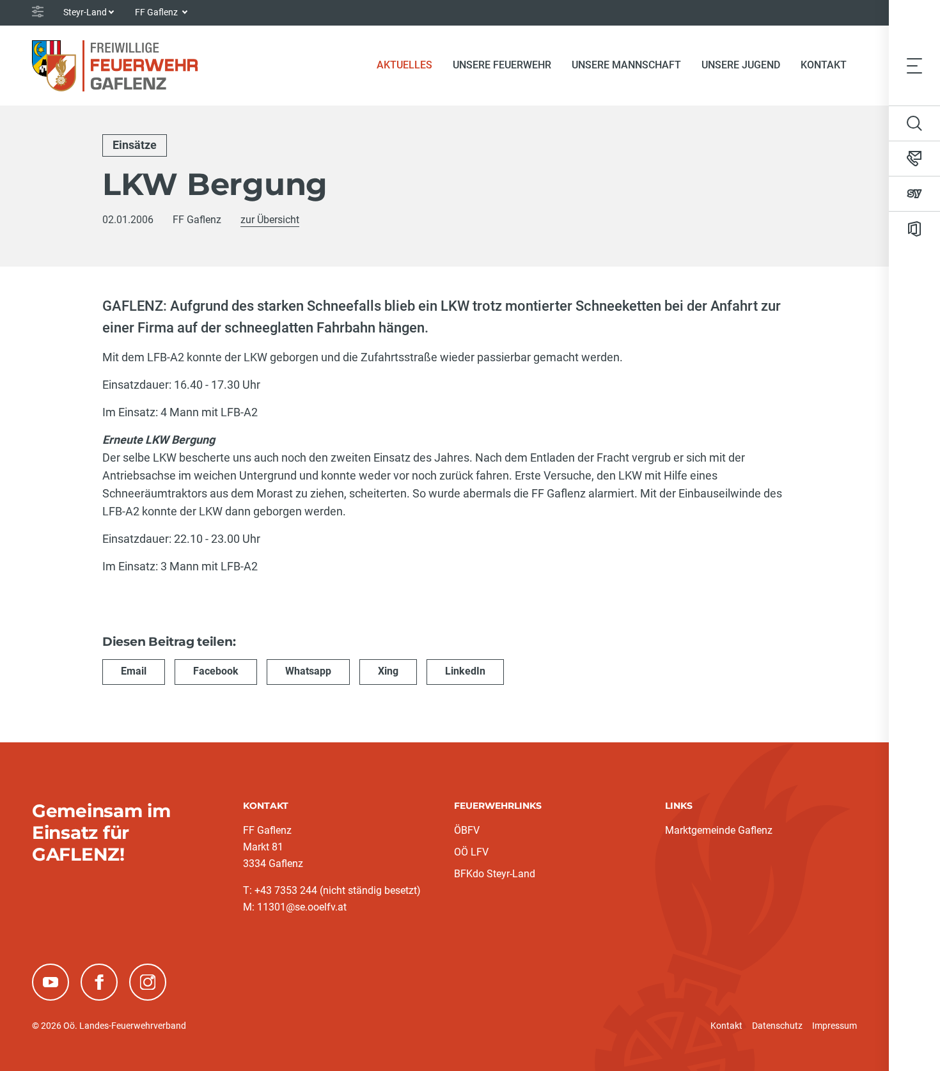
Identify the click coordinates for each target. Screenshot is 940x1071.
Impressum (834, 1025)
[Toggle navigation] (914, 65)
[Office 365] (914, 229)
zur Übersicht (269, 220)
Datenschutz (777, 1025)
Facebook (216, 671)
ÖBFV (467, 830)
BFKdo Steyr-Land (494, 874)
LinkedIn (465, 671)
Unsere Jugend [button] (740, 65)
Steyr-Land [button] (85, 12)
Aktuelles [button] (404, 65)
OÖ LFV (471, 852)
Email (133, 671)
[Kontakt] (914, 158)
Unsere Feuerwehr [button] (502, 65)
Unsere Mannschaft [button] (626, 65)
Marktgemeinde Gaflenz (718, 830)
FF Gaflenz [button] (157, 12)
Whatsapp (308, 671)
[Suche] (914, 123)
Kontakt (824, 65)
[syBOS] (914, 193)
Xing (388, 671)
